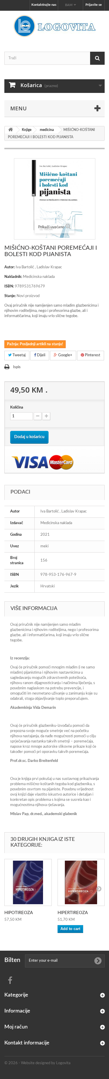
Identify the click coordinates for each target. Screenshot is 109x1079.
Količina (16, 407)
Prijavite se (93, 4)
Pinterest (92, 355)
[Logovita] (54, 26)
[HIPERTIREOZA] (81, 882)
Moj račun (16, 1027)
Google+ (64, 355)
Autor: (9, 267)
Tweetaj (19, 355)
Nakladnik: (13, 277)
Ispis (17, 367)
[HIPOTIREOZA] (28, 882)
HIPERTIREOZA (73, 913)
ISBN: (9, 286)
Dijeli (40, 355)
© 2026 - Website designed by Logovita (37, 1063)
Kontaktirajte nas (43, 4)
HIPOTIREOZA (18, 913)
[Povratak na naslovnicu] (10, 130)
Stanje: (10, 296)
